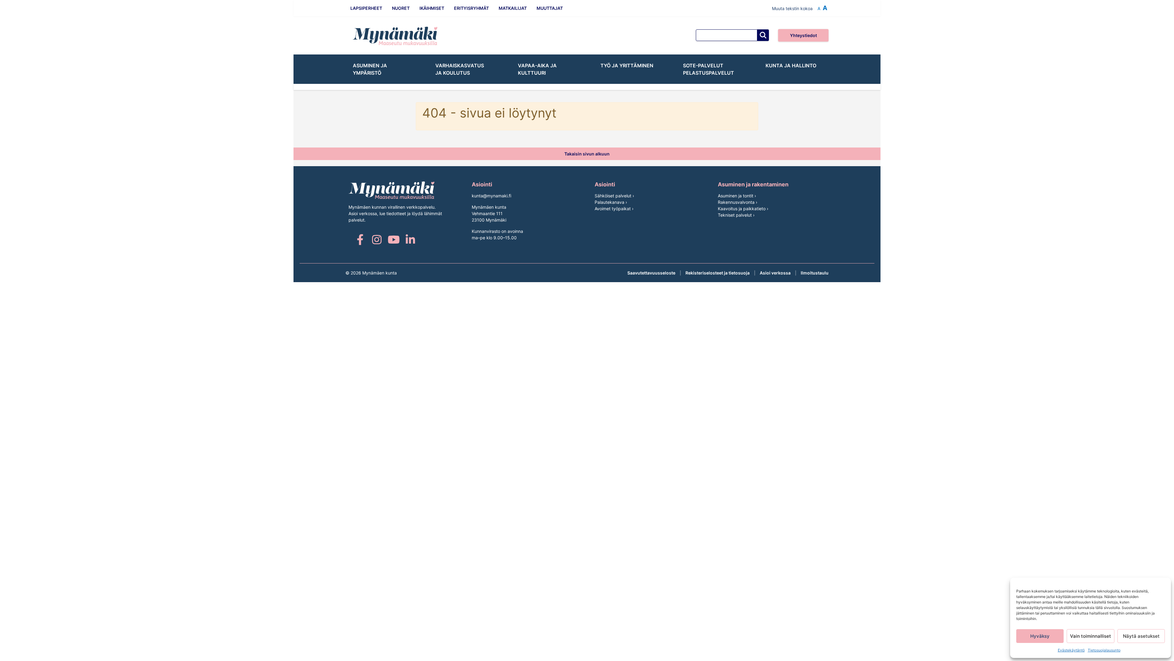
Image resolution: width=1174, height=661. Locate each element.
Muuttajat (550, 8)
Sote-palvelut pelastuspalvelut (708, 69)
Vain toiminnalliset (1090, 636)
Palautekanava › (611, 202)
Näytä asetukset (1141, 636)
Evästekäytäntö (1071, 650)
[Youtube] (393, 239)
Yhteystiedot (803, 35)
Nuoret (401, 8)
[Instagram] (376, 239)
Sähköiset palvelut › (614, 195)
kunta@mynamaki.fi (491, 195)
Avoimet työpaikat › (614, 208)
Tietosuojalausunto (1104, 650)
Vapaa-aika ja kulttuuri (537, 69)
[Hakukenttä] (726, 35)
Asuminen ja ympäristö (370, 69)
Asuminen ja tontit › (737, 195)
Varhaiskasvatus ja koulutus (459, 69)
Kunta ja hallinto (791, 65)
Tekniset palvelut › (736, 215)
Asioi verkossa (775, 272)
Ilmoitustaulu (815, 272)
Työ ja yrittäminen (626, 65)
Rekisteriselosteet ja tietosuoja (717, 272)
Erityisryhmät (471, 8)
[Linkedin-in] (410, 239)
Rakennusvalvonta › (737, 202)
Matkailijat (513, 8)
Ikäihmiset (431, 8)
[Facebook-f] (360, 239)
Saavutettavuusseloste (651, 272)
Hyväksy (1040, 636)
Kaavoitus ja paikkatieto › (743, 208)
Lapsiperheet (366, 8)
